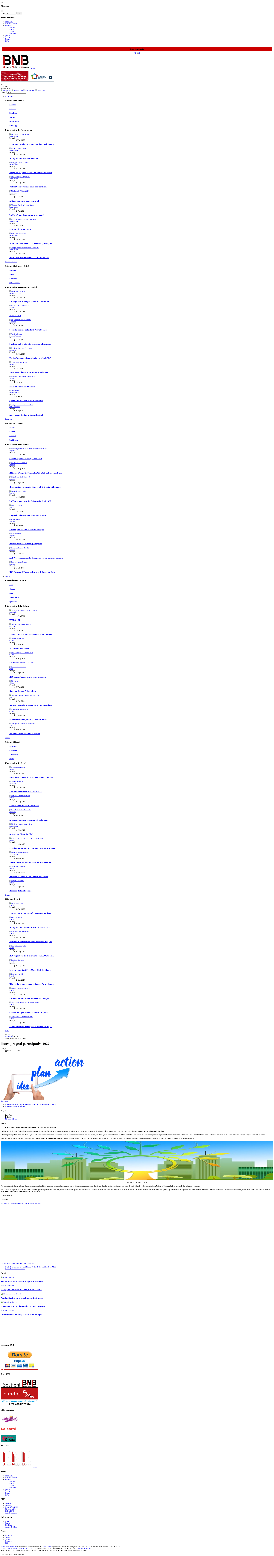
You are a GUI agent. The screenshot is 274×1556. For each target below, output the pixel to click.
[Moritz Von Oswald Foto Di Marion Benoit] (24, 1002)
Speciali (12, 117)
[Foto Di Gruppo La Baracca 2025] (21, 653)
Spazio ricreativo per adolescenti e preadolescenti (30, 862)
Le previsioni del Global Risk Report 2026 (27, 515)
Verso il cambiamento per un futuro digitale (28, 372)
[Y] (6, 90)
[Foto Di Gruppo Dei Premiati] (19, 177)
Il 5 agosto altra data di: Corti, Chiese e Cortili (29, 927)
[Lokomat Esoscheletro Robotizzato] (22, 376)
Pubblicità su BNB (11, 1507)
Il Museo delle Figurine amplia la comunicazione (30, 705)
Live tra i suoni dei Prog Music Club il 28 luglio (30, 970)
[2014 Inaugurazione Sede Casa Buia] (22, 219)
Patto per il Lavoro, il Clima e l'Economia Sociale (31, 777)
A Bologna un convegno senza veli (24, 201)
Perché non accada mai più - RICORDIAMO (29, 258)
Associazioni (13, 755)
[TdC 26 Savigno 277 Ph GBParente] (23, 610)
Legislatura (13, 33)
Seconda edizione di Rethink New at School (28, 330)
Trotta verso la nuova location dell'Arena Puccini (30, 634)
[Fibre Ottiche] (14, 519)
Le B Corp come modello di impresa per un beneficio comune (36, 558)
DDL (7, 41)
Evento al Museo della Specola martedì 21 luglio (30, 1027)
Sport (11, 593)
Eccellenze (13, 113)
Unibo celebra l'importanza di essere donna (28, 719)
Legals (7, 1523)
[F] (135, 53)
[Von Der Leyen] (15, 334)
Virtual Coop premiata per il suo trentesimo (28, 187)
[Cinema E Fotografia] (17, 638)
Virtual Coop (46, 1547)
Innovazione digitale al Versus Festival (26, 415)
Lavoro (11, 29)
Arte (11, 585)
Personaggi (13, 126)
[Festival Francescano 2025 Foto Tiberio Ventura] (26, 838)
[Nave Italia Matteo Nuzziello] (20, 810)
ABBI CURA (15, 316)
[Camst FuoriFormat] (17, 867)
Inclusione (13, 746)
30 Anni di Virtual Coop (20, 229)
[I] (17, 90)
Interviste (12, 109)
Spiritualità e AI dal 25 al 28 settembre (26, 401)
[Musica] (8, 1441)
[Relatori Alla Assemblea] (18, 463)
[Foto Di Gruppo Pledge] (18, 562)
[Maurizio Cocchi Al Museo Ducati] (21, 205)
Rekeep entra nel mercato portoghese (25, 544)
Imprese (12, 27)
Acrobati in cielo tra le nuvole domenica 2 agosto (30, 942)
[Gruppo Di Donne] (16, 781)
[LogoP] (10, 1423)
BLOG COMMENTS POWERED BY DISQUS (17, 1263)
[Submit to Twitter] (23, 1203)
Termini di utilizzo (11, 1527)
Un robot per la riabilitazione (22, 386)
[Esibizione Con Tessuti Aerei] (19, 931)
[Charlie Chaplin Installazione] (20, 624)
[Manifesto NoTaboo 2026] (19, 191)
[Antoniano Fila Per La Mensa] (19, 796)
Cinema (12, 589)
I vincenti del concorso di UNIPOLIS (25, 791)
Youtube (8, 1539)
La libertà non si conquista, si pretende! (26, 215)
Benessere (13, 279)
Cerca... (3, 92)
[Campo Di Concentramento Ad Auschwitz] (24, 248)
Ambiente (12, 270)
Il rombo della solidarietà (20, 891)
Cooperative (13, 750)
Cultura (7, 35)
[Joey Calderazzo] (15, 917)
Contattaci (8, 1505)
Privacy (7, 1521)
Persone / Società (11, 24)
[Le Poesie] (8, 1432)
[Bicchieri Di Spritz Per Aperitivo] (20, 824)
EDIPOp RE (15, 620)
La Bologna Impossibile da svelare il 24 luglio (29, 998)
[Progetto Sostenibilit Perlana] (20, 320)
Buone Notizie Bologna (9, 1547)
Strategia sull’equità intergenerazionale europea (30, 344)
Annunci (12, 31)
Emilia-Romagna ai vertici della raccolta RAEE (30, 358)
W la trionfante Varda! (19, 648)
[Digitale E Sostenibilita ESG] (19, 477)
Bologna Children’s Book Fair (22, 691)
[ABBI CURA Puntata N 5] (19, 306)
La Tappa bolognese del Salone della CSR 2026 (30, 501)
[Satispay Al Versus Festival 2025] (21, 405)
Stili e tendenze (14, 283)
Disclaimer (8, 1525)
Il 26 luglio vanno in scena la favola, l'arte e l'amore (32, 984)
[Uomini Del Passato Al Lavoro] (19, 988)
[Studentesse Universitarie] (18, 709)
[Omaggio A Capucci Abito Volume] (21, 723)
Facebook (8, 1535)
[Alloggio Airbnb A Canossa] (19, 162)
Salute (11, 274)
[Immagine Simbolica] (17, 767)
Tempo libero (14, 597)
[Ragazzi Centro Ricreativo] (19, 852)
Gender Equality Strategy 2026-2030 (25, 458)
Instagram (8, 1541)
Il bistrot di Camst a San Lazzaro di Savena (28, 877)
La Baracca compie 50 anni (21, 663)
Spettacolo (13, 602)
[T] (139, 53)
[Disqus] (137, 1233)
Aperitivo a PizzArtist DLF (21, 834)
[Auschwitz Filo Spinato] (17, 233)
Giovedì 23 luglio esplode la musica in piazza (28, 1012)
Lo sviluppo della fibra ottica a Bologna (26, 529)
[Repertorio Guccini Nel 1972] (19, 134)
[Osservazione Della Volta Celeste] (21, 1017)
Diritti (11, 759)
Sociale (7, 37)
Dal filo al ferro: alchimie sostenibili (24, 733)
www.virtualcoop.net (84, 1548)
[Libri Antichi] (14, 681)
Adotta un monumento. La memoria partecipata (30, 243)
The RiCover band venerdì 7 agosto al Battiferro (30, 913)
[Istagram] (35, 1203)
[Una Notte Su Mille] (16, 974)
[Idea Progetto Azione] (43, 1099)
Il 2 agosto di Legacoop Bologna (23, 158)
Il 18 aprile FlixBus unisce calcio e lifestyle (27, 677)
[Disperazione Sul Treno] (17, 148)
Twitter (7, 1537)
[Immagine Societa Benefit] (19, 548)
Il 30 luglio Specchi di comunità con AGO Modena (31, 956)
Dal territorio (14, 121)
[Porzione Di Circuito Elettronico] (20, 348)
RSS (6, 1543)
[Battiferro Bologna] (16, 960)
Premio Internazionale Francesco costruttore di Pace (32, 848)
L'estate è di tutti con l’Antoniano (24, 806)
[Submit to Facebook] (8, 1203)
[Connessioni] (14, 391)
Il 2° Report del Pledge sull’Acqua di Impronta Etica (32, 572)
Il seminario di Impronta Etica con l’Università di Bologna (35, 487)
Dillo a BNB (9, 1511)
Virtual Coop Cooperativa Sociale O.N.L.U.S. (16, 1548)
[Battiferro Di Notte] (16, 903)
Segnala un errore (11, 1513)
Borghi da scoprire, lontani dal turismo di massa (30, 173)
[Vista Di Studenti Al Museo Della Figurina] (24, 695)
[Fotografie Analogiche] (17, 946)
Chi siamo (8, 1503)
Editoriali (12, 105)
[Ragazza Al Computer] (17, 291)
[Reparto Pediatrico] (16, 881)
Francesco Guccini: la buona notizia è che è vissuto (31, 144)
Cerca (3, 13)
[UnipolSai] (27, 81)
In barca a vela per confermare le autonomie (28, 820)
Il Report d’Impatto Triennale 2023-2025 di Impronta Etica (35, 473)
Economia (8, 25)
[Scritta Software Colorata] (18, 362)
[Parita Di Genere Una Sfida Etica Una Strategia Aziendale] (28, 449)
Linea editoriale (10, 1509)
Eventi (7, 39)
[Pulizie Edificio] (15, 534)
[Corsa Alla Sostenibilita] (17, 491)
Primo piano (9, 22)
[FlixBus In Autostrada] (17, 667)
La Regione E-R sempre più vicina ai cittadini (29, 301)
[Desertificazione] (15, 505)
